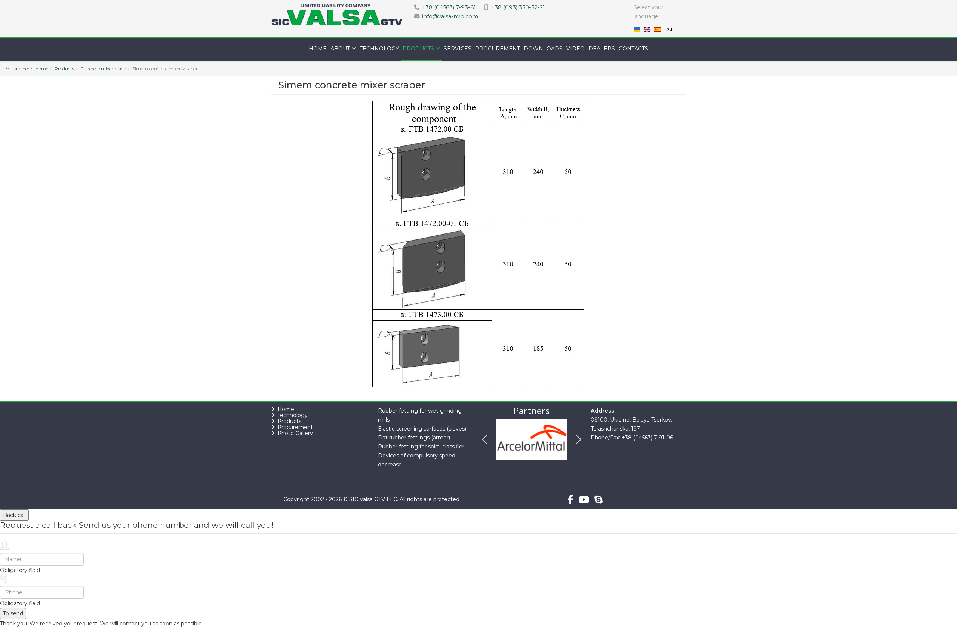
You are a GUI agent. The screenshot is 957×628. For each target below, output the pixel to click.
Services (457, 48)
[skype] (598, 499)
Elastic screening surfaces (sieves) (422, 428)
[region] (531, 441)
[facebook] (570, 499)
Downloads (543, 48)
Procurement (497, 48)
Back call (14, 515)
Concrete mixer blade (103, 68)
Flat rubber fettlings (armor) (414, 437)
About (340, 48)
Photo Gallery (295, 433)
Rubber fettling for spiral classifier (421, 446)
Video (575, 48)
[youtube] (584, 499)
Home (318, 48)
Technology (379, 48)
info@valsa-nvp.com (450, 16)
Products (418, 48)
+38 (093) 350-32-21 (518, 7)
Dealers (601, 48)
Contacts (633, 48)
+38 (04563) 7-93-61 (449, 7)
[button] (484, 439)
